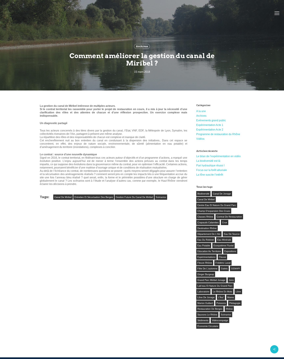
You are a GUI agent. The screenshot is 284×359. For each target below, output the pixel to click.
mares (230, 297)
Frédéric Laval (222, 262)
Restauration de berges (209, 309)
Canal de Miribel (63, 197)
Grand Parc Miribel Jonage (211, 280)
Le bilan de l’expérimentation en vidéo (218, 156)
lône (238, 291)
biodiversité (203, 193)
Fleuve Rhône (204, 262)
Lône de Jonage (206, 297)
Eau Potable (203, 245)
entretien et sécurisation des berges (93, 197)
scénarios (161, 197)
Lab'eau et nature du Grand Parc (215, 285)
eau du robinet (205, 239)
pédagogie (234, 303)
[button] (277, 13)
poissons (221, 303)
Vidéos (200, 138)
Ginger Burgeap (205, 274)
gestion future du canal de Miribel (134, 197)
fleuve (222, 257)
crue (224, 222)
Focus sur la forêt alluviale (211, 170)
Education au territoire (209, 251)
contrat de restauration (229, 216)
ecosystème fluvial (223, 245)
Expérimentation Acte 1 (209, 125)
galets (224, 268)
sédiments (202, 320)
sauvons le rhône (207, 314)
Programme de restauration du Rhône (218, 134)
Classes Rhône (205, 216)
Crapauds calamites (208, 222)
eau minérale (224, 239)
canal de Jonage (222, 193)
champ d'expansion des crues (213, 211)
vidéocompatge (220, 320)
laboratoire (203, 291)
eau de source (232, 234)
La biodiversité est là (208, 160)
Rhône (229, 309)
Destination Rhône (207, 228)
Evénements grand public (211, 120)
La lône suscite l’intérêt (209, 174)
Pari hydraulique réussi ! (210, 165)
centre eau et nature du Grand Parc (216, 205)
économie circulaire (207, 326)
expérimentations (206, 257)
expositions (230, 251)
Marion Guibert (205, 303)
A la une (201, 111)
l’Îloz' (221, 297)
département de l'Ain (208, 234)
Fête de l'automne (207, 268)
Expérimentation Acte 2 (209, 129)
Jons (231, 280)
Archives (142, 46)
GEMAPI (235, 268)
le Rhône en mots (222, 291)
